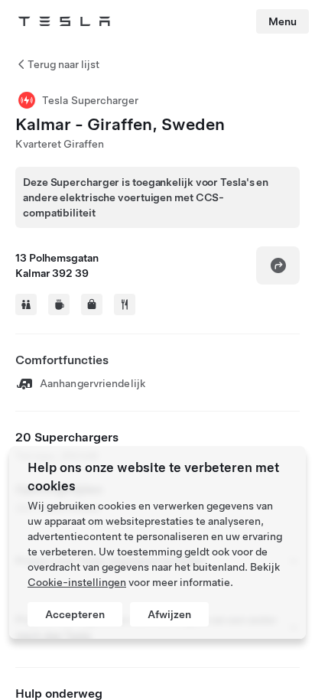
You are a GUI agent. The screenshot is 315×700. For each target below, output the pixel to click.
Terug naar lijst (63, 64)
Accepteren (75, 614)
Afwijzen (169, 614)
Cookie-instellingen (77, 582)
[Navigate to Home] (64, 21)
